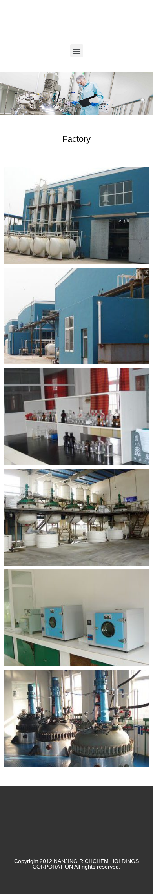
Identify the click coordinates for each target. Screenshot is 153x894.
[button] (76, 50)
